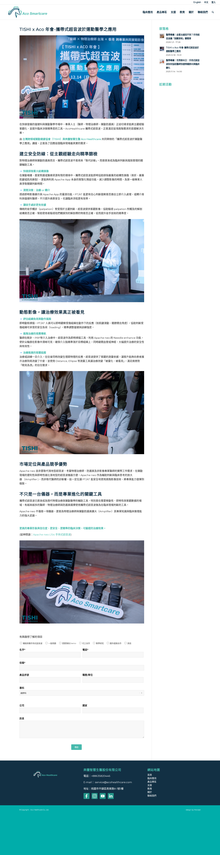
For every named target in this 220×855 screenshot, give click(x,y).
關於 (149, 792)
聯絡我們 (151, 795)
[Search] (213, 12)
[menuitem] (197, 2)
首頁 (149, 774)
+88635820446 (100, 775)
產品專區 (151, 781)
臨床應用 (151, 778)
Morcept (197, 810)
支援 (149, 785)
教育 (149, 788)
